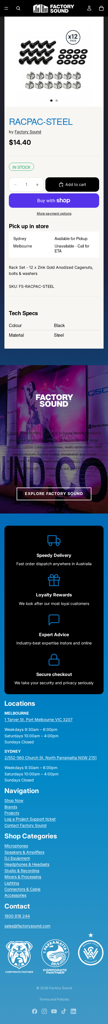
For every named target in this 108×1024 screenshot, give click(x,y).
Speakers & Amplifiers (24, 852)
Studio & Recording (21, 870)
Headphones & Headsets (26, 864)
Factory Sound (28, 131)
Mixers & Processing (22, 876)
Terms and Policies (54, 999)
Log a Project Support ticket (30, 819)
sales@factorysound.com (27, 925)
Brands (10, 806)
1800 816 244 (17, 916)
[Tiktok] (63, 1011)
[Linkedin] (73, 1011)
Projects (11, 812)
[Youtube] (54, 1011)
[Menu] (6, 8)
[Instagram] (44, 1011)
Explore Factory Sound (54, 493)
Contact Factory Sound (25, 825)
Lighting (11, 883)
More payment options (54, 213)
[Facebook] (34, 1011)
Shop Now (13, 800)
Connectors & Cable (22, 889)
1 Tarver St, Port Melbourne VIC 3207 (38, 719)
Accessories (15, 895)
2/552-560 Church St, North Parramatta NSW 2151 (50, 757)
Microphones (16, 845)
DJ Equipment (17, 858)
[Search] (18, 8)
